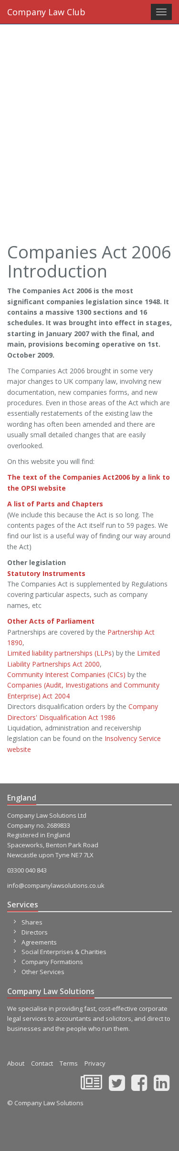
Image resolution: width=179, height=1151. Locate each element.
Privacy (94, 1063)
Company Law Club (46, 12)
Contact (42, 1063)
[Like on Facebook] (139, 1087)
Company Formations (52, 961)
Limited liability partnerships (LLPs (59, 653)
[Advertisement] (89, 118)
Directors (34, 932)
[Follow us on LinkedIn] (161, 1087)
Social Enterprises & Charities (63, 951)
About (15, 1063)
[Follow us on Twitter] (117, 1087)
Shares (31, 922)
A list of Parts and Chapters (55, 503)
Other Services (42, 971)
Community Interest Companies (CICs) (66, 674)
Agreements (39, 942)
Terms (69, 1063)
